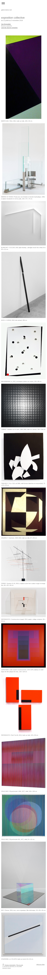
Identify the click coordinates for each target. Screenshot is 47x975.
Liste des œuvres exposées (9, 27)
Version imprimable (10, 965)
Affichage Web (40, 964)
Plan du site (19, 965)
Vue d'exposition (6, 24)
